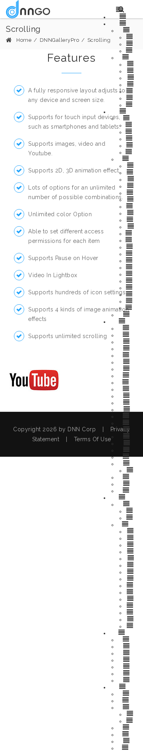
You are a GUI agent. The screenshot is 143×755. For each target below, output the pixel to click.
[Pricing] (127, 449)
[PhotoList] (131, 551)
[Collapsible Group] (127, 734)
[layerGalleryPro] (123, 632)
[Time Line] (127, 429)
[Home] (123, 16)
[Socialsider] (127, 456)
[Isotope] (127, 348)
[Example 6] (127, 680)
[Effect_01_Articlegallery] (131, 233)
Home (23, 40)
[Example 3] (127, 659)
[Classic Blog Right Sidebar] (131, 124)
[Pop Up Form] (127, 707)
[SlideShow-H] (127, 328)
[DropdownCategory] (131, 206)
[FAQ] (127, 409)
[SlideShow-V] (127, 334)
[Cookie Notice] (127, 490)
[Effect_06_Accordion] (131, 267)
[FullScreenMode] (131, 470)
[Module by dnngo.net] (28, 9)
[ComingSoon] (127, 463)
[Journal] (127, 314)
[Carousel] (127, 341)
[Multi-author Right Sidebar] (131, 131)
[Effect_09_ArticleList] (131, 287)
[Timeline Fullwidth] (131, 145)
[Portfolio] (131, 619)
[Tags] (131, 226)
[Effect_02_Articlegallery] (131, 240)
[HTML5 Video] (127, 639)
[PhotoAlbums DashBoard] (127, 524)
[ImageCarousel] (127, 476)
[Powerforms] (123, 686)
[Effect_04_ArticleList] (131, 253)
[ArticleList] (131, 172)
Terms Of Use (92, 439)
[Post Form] (127, 740)
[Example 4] (127, 666)
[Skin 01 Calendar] (131, 36)
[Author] (131, 77)
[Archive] (131, 64)
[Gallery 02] (131, 571)
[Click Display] (131, 713)
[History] (127, 483)
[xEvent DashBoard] (127, 57)
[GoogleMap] (127, 436)
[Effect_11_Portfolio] (131, 300)
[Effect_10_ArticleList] (131, 294)
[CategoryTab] (131, 192)
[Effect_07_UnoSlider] (131, 273)
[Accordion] (127, 361)
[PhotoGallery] (127, 375)
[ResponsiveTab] (127, 355)
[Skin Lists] (127, 30)
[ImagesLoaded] (131, 612)
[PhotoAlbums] (123, 497)
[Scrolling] (127, 402)
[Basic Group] (127, 727)
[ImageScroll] (131, 605)
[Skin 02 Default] (131, 517)
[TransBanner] (127, 388)
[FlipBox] (127, 368)
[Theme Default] (127, 693)
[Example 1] (127, 646)
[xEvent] (124, 23)
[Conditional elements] (127, 747)
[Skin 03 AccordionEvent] (131, 50)
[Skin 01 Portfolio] (131, 510)
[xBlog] (123, 111)
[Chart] (127, 443)
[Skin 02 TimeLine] (131, 43)
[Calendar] (131, 84)
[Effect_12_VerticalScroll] (131, 307)
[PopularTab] (131, 212)
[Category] (131, 70)
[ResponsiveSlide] (127, 382)
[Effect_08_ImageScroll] (131, 280)
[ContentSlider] (127, 416)
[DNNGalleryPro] (123, 321)
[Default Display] (131, 720)
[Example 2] (127, 652)
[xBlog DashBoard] (127, 158)
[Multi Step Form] (127, 700)
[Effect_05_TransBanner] (131, 260)
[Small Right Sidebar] (131, 138)
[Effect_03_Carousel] (131, 246)
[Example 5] (127, 673)
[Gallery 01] (131, 564)
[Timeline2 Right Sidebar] (131, 152)
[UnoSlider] (127, 395)
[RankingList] (131, 219)
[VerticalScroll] (127, 422)
